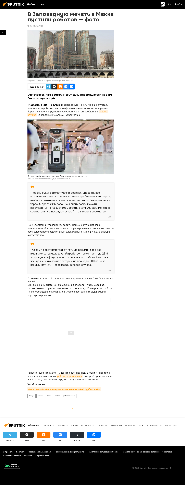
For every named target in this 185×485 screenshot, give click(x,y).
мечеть (40, 396)
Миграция (116, 425)
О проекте (8, 451)
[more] (110, 217)
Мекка (49, 396)
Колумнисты (154, 425)
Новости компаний (12, 455)
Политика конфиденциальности (69, 451)
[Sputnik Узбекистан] (14, 6)
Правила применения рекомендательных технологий (147, 451)
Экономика (87, 425)
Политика (62, 425)
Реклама (28, 455)
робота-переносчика (69, 376)
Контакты (20, 451)
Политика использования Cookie (103, 451)
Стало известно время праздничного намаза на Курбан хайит (64, 389)
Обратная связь (43, 455)
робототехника (69, 396)
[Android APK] (12, 466)
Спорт (141, 425)
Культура (130, 425)
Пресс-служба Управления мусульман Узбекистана (49, 179)
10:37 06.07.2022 (35, 26)
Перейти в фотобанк (65, 80)
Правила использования (39, 451)
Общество (102, 425)
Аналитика (170, 425)
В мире (31, 396)
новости (49, 425)
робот (57, 396)
